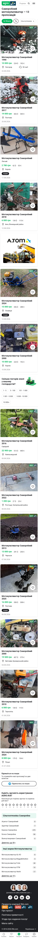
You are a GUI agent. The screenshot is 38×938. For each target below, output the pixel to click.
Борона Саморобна (18, 830)
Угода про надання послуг (15, 919)
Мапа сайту (7, 923)
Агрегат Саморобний (18, 822)
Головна (3, 936)
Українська (30, 929)
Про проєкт (7, 910)
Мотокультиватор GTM (18, 867)
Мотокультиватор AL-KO (18, 855)
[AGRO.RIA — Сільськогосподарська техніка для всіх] (10, 3)
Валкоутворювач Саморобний (18, 838)
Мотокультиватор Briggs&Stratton (18, 859)
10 (35, 807)
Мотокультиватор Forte (18, 863)
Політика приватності (12, 915)
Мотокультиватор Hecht (18, 872)
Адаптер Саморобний (18, 826)
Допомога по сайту (19, 893)
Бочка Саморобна (18, 834)
